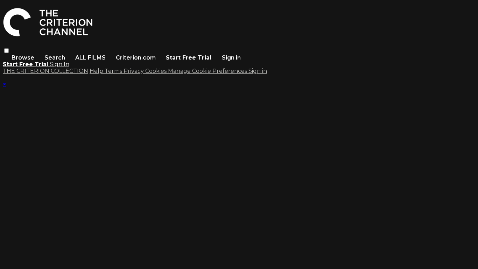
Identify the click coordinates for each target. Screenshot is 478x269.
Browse (24, 57)
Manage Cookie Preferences (208, 71)
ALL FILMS (90, 57)
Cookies (156, 71)
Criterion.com (136, 57)
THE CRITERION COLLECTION (45, 71)
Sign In (59, 64)
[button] (6, 50)
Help (97, 71)
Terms (114, 71)
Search (55, 57)
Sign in (231, 57)
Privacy (134, 71)
